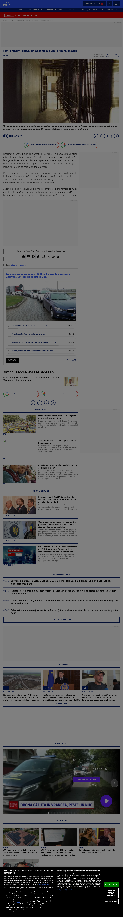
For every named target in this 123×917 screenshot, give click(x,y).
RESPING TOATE (111, 901)
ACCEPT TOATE (111, 884)
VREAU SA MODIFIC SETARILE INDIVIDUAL (111, 893)
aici (18, 902)
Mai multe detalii (44, 884)
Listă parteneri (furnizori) (64, 890)
